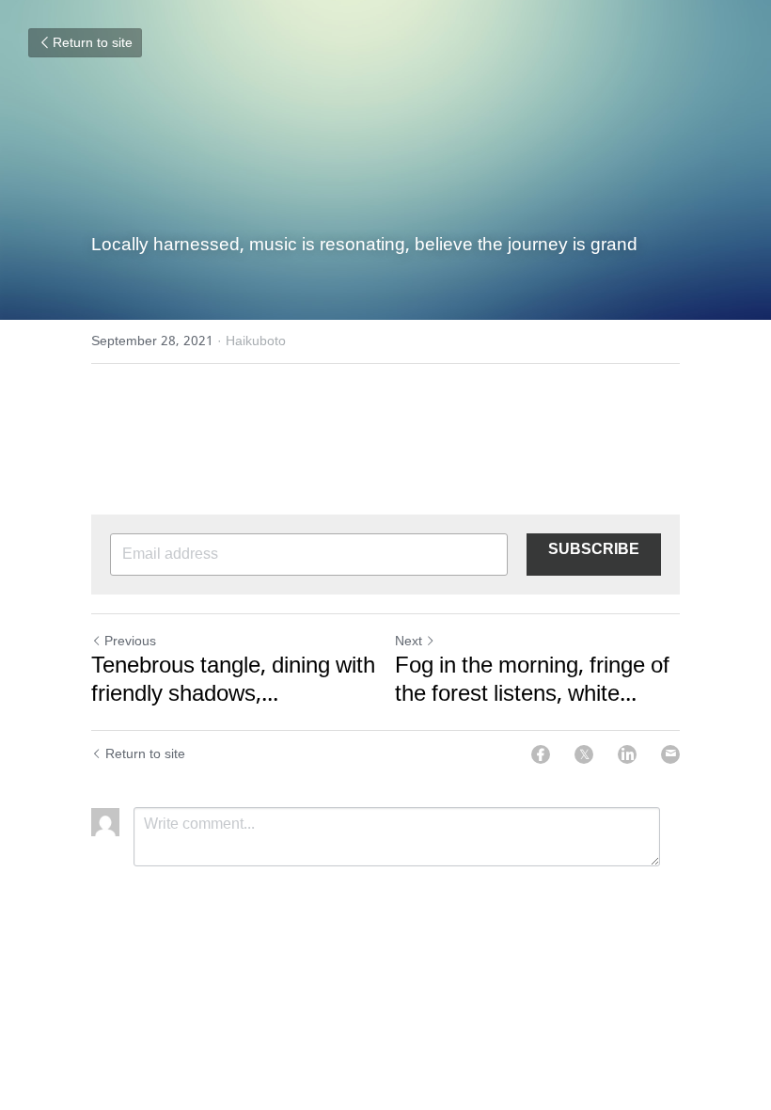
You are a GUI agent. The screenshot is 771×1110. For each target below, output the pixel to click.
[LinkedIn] (627, 754)
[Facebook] (540, 754)
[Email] (670, 754)
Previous (130, 641)
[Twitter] (583, 754)
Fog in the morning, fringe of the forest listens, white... (532, 681)
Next (408, 641)
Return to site (93, 43)
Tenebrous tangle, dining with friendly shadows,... (233, 681)
